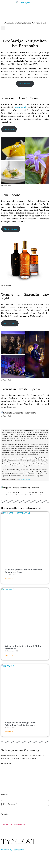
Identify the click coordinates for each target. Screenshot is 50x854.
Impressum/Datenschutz (12, 849)
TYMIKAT (18, 842)
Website (4, 814)
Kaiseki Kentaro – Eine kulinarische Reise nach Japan (23, 571)
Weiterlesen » (9, 579)
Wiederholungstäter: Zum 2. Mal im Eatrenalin (23, 647)
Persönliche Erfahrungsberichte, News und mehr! (25, 23)
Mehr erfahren (10, 229)
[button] (3, 28)
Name (4, 794)
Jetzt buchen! (25, 83)
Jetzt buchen (10, 323)
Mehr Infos (9, 129)
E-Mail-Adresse (9, 804)
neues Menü (20, 107)
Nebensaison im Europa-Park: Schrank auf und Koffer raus (20, 724)
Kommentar (7, 763)
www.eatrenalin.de (25, 479)
